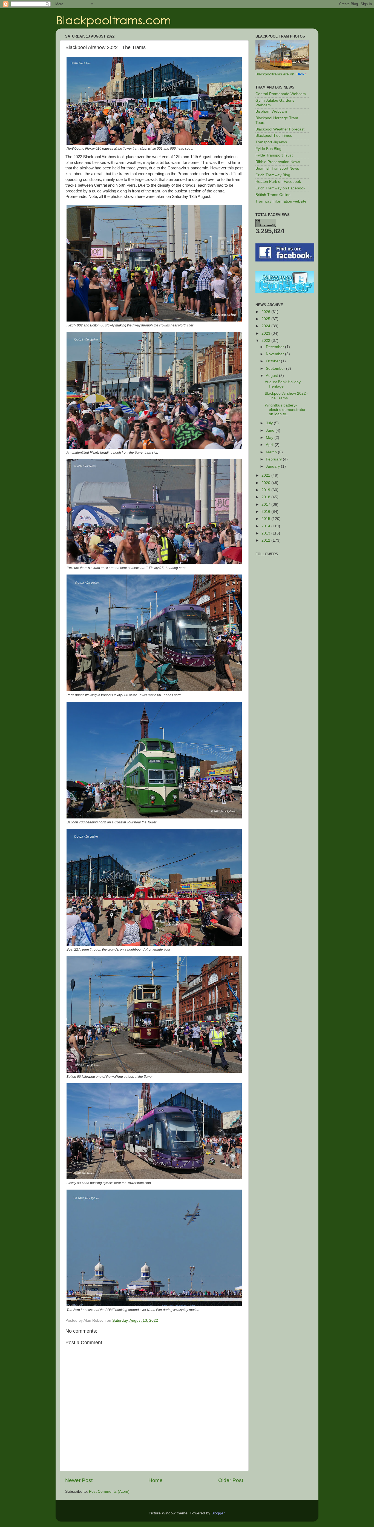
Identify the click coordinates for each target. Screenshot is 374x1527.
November (275, 354)
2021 (266, 475)
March (272, 452)
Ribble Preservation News (277, 162)
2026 (266, 312)
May (270, 438)
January (273, 466)
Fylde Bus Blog (268, 149)
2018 (266, 497)
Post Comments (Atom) (109, 1491)
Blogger (218, 1513)
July (270, 423)
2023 (266, 333)
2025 (266, 319)
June (270, 430)
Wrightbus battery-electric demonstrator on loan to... (285, 409)
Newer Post (79, 1480)
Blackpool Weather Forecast (279, 129)
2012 (266, 540)
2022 (266, 341)
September (276, 368)
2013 (266, 533)
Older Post (230, 1480)
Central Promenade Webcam (280, 94)
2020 (266, 483)
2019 (266, 490)
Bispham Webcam (271, 111)
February (274, 459)
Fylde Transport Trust (274, 155)
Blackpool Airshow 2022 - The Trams (286, 395)
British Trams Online (272, 195)
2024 (266, 326)
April (270, 445)
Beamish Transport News (277, 168)
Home (155, 1480)
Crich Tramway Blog (272, 175)
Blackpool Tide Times (273, 135)
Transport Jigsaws (271, 142)
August (272, 376)
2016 (266, 512)
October (273, 361)
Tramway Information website (280, 201)
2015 (266, 519)
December (275, 347)
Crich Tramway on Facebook (280, 188)
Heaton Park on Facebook (278, 182)
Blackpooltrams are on (280, 74)
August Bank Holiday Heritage (283, 384)
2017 (266, 504)
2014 (266, 526)
